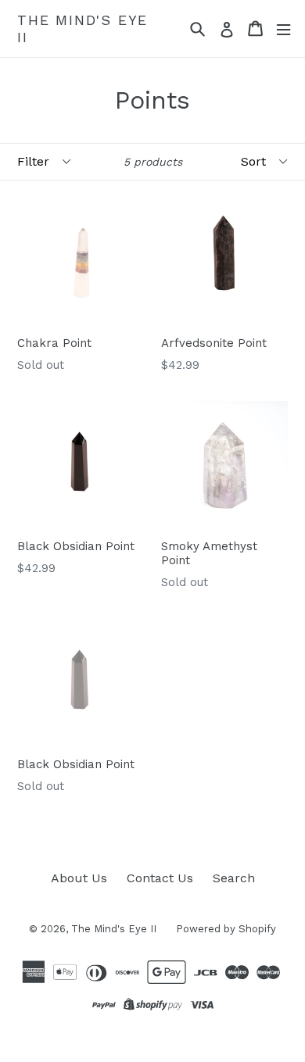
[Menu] (283, 28)
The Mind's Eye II (82, 28)
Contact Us (160, 878)
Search (234, 878)
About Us (79, 878)
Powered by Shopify (226, 929)
